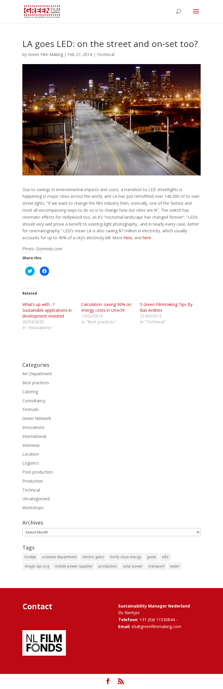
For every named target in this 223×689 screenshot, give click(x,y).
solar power (133, 566)
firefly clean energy (125, 556)
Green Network (36, 418)
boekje (30, 556)
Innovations (33, 427)
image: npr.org (37, 566)
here (128, 237)
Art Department (37, 373)
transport (156, 566)
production (107, 566)
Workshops (33, 507)
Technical (105, 54)
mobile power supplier (74, 566)
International (34, 436)
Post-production (37, 472)
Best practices (35, 382)
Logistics (30, 463)
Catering (30, 391)
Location (30, 454)
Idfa (165, 556)
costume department (59, 556)
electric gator (93, 556)
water (174, 566)
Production (32, 481)
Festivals (30, 409)
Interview (30, 445)
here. (147, 237)
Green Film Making (45, 54)
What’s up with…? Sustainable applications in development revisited (47, 310)
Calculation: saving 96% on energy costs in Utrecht (106, 307)
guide (151, 556)
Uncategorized (36, 498)
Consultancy (33, 400)
